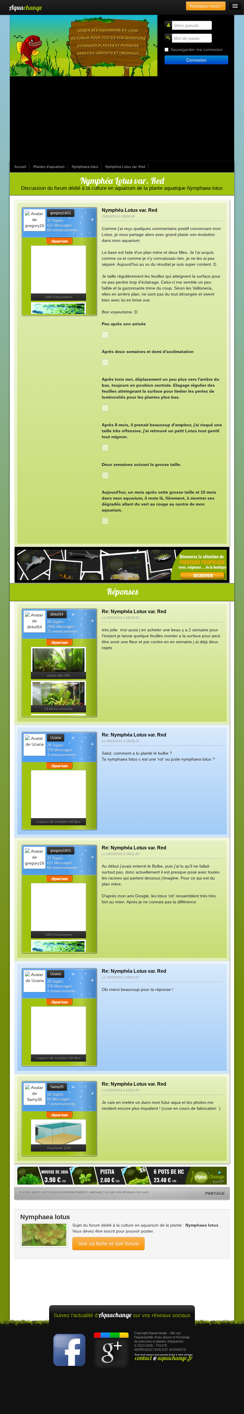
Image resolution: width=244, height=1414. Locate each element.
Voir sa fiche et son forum (108, 1244)
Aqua (25, 7)
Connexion (196, 60)
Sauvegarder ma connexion (197, 49)
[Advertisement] (122, 119)
